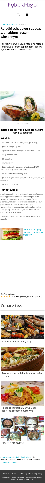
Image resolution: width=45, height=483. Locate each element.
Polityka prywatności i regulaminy (30, 474)
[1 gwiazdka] (1, 296)
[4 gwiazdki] (9, 296)
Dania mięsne (26, 457)
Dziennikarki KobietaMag (9, 24)
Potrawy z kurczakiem (8, 462)
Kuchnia (16, 457)
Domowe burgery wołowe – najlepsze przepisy (33, 232)
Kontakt (6, 474)
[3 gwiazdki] (7, 296)
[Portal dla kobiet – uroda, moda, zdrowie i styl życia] (23, 5)
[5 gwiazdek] (12, 296)
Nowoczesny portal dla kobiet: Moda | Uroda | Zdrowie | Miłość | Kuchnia (22, 479)
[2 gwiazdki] (4, 296)
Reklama (14, 474)
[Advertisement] (22, 70)
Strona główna (6, 457)
